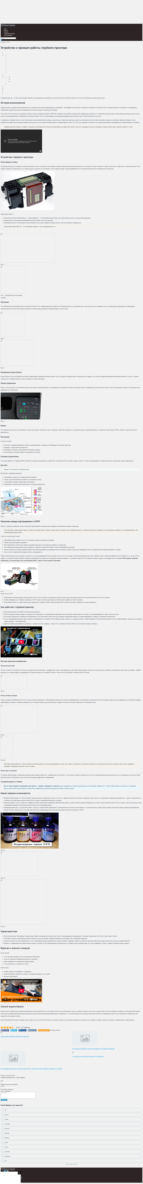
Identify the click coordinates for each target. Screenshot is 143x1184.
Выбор (6, 30)
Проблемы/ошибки (9, 33)
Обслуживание (8, 35)
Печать (6, 32)
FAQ (5, 28)
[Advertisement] (50, 12)
